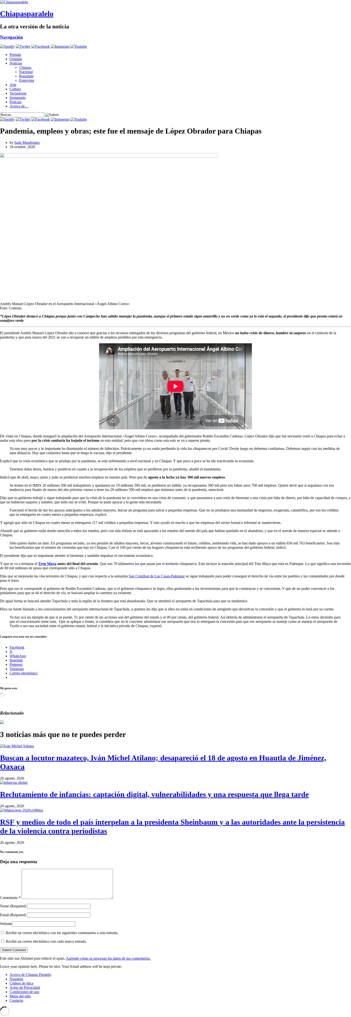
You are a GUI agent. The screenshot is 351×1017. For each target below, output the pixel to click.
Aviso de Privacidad (25, 987)
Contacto (16, 1000)
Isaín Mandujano (27, 142)
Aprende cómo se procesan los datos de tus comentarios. (108, 958)
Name (13, 906)
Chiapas (25, 67)
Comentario (10, 898)
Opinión (16, 59)
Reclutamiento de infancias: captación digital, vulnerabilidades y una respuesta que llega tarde (154, 794)
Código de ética (21, 983)
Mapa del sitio (20, 996)
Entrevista (26, 80)
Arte (13, 85)
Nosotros (16, 979)
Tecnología (18, 93)
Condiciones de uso (24, 992)
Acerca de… (19, 106)
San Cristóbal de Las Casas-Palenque (157, 576)
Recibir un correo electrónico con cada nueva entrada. (46, 941)
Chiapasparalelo (26, 13)
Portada (15, 55)
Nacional (26, 72)
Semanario (18, 98)
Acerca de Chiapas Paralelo (30, 975)
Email (13, 915)
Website (6, 924)
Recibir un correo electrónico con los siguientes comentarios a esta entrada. (62, 933)
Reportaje (26, 76)
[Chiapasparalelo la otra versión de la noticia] (175, 2)
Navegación (11, 37)
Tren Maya (47, 564)
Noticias (16, 63)
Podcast (15, 102)
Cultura (15, 89)
